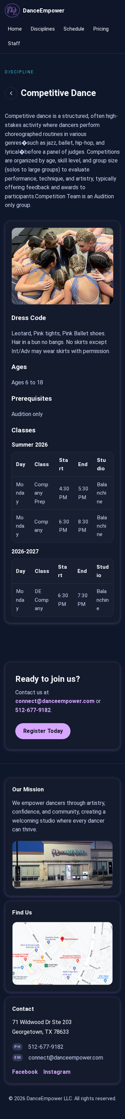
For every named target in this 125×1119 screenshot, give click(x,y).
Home (15, 29)
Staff (14, 44)
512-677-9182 (33, 710)
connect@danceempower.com (54, 701)
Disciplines (43, 29)
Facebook (25, 1072)
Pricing (101, 29)
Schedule (74, 29)
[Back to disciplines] (11, 93)
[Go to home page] (12, 10)
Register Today (43, 731)
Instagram (56, 1072)
